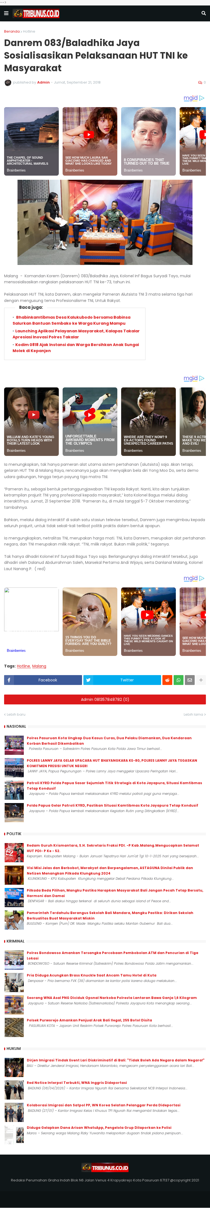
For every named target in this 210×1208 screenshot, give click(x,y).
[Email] (190, 680)
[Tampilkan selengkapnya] (201, 680)
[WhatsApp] (178, 680)
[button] (6, 13)
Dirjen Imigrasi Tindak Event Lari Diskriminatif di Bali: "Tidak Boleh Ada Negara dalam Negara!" (116, 1060)
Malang (39, 666)
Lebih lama (193, 714)
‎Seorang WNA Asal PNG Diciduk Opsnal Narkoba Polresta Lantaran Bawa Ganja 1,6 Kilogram (112, 997)
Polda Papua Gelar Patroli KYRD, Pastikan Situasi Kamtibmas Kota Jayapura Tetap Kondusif (112, 805)
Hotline (29, 31)
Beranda (12, 31)
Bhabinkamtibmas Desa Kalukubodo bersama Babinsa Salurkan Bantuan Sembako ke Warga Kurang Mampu (71, 320)
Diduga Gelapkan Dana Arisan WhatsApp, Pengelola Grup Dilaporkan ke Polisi (99, 1127)
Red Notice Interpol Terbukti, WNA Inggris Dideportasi (77, 1082)
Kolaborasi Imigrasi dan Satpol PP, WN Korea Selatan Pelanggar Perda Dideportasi (103, 1105)
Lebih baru (16, 714)
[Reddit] (167, 680)
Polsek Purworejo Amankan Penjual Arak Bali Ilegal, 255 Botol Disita (89, 1020)
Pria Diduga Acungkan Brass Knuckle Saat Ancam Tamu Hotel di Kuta (91, 975)
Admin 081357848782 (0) (105, 699)
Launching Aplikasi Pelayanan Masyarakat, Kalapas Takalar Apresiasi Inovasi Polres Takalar (76, 334)
